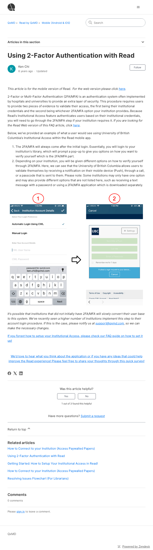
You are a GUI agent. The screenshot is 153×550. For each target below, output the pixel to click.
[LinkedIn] (21, 373)
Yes (66, 396)
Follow (137, 67)
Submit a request (93, 416)
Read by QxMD (28, 22)
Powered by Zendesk (136, 546)
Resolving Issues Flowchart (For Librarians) (38, 478)
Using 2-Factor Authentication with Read (36, 456)
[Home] (11, 7)
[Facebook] (9, 373)
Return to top (17, 429)
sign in (21, 511)
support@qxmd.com (109, 323)
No (86, 396)
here (122, 89)
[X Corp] (15, 373)
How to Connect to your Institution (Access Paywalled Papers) (51, 448)
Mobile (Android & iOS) (56, 22)
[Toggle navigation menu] (138, 7)
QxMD (11, 22)
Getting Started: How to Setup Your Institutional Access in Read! (53, 463)
